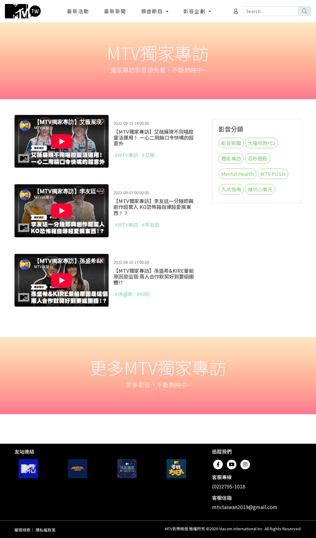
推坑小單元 (260, 189)
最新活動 (78, 11)
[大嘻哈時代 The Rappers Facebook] (77, 469)
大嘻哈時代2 (261, 143)
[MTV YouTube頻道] (28, 469)
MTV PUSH (272, 173)
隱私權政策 (45, 530)
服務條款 (23, 530)
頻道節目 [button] (153, 11)
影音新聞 (231, 143)
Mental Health (237, 173)
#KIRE (143, 294)
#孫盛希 (124, 294)
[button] (100, 122)
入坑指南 (231, 189)
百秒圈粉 (258, 158)
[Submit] (304, 11)
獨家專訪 (231, 158)
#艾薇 (148, 155)
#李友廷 (151, 224)
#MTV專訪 (126, 155)
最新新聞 (115, 11)
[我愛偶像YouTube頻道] (127, 469)
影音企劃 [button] (195, 11)
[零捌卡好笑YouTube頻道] (176, 469)
